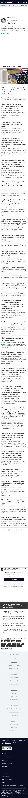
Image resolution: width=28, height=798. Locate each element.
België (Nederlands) (11, 646)
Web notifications (6, 776)
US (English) (7, 641)
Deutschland (4, 648)
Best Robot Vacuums (14, 730)
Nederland (19, 646)
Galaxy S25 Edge (13, 5)
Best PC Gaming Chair (14, 684)
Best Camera (14, 721)
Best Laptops (14, 674)
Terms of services (18, 581)
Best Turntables (14, 705)
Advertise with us (6, 773)
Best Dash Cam (14, 724)
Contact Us (4, 760)
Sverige (3, 646)
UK (2, 641)
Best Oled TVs (14, 696)
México (22, 643)
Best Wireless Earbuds (14, 712)
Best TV (14, 693)
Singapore (19, 641)
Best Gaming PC (14, 680)
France (8, 643)
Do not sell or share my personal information (12, 785)
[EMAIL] (15, 23)
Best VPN (14, 659)
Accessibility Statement (7, 779)
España (13, 643)
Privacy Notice (19, 583)
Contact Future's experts (7, 757)
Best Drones (14, 727)
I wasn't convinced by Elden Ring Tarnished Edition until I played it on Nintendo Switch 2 (13, 605)
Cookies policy (5, 769)
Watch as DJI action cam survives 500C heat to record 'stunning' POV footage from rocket (14, 618)
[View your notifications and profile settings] (18, 2)
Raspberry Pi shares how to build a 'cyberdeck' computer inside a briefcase (14, 624)
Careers (3, 782)
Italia (18, 643)
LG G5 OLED (24, 5)
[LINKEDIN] (11, 23)
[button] (26, 2)
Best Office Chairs (14, 715)
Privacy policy (5, 766)
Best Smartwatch (14, 699)
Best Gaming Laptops (14, 677)
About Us (4, 754)
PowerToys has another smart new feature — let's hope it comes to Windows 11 (15, 630)
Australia (4, 643)
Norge (10, 648)
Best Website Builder (14, 668)
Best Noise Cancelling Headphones (14, 708)
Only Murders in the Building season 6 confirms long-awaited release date (14, 612)
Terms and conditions (7, 763)
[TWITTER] (8, 23)
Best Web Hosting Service (14, 665)
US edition (12, 794)
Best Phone (14, 690)
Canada (13, 641)
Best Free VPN (14, 662)
